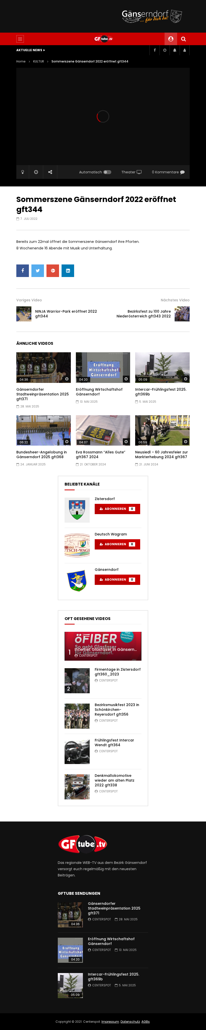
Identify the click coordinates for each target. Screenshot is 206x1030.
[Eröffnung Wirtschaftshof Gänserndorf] (103, 367)
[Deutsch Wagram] (77, 545)
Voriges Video (29, 300)
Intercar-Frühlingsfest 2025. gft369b (160, 392)
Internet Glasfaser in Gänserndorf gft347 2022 (122, 649)
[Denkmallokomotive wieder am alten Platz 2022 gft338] (77, 786)
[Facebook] (154, 50)
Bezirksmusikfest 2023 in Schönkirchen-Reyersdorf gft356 (117, 709)
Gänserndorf (107, 569)
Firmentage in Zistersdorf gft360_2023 (118, 672)
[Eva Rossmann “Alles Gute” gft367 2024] (103, 430)
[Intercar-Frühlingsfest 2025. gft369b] (162, 367)
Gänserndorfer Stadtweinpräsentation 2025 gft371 (42, 394)
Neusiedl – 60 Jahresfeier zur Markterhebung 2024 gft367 (161, 454)
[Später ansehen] (165, 50)
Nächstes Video (175, 300)
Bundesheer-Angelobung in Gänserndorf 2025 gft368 (41, 454)
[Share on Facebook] (22, 270)
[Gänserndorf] (77, 580)
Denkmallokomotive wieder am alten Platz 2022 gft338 (114, 780)
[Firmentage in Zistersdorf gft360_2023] (77, 680)
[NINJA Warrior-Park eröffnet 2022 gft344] (23, 313)
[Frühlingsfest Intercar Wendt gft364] (77, 751)
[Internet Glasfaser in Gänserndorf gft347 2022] (103, 646)
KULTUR (38, 61)
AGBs (145, 1021)
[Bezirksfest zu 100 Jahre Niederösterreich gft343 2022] (182, 313)
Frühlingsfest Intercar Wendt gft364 (114, 742)
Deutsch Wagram (111, 534)
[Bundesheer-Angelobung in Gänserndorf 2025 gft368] (43, 430)
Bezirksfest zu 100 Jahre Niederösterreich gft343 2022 (144, 314)
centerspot (88, 655)
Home (21, 61)
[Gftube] (103, 39)
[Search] (183, 39)
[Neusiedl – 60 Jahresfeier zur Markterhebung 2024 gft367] (162, 430)
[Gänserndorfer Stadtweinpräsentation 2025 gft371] (43, 367)
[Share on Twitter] (37, 270)
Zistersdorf (105, 498)
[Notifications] (175, 50)
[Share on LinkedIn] (68, 270)
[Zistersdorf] (77, 510)
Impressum (110, 1021)
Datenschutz (130, 1021)
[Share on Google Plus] (52, 270)
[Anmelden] (185, 50)
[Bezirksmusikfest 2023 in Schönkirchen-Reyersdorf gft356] (77, 716)
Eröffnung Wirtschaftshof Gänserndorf (99, 392)
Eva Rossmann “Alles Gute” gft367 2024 (100, 454)
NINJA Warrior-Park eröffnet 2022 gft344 (66, 314)
